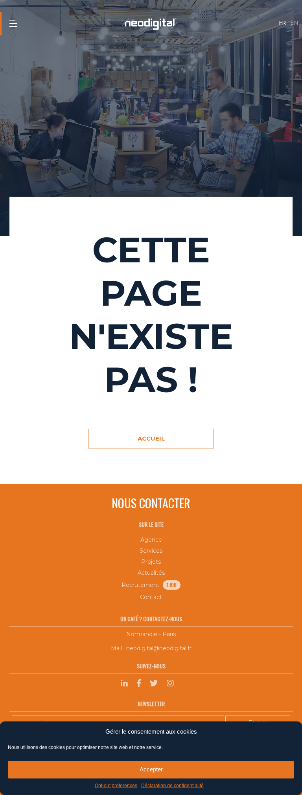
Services (151, 550)
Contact (151, 597)
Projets (151, 561)
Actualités (151, 572)
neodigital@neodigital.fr (159, 648)
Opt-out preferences (116, 785)
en (294, 22)
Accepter (151, 769)
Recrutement (149, 584)
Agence (151, 539)
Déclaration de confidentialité (172, 785)
